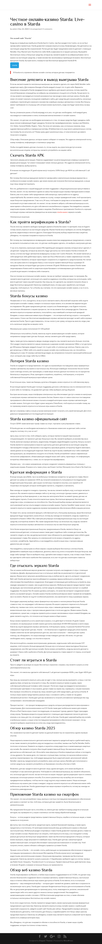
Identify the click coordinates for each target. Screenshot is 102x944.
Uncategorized (35, 29)
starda (14, 65)
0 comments (47, 29)
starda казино (62, 212)
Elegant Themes (45, 941)
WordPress (68, 941)
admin (14, 29)
